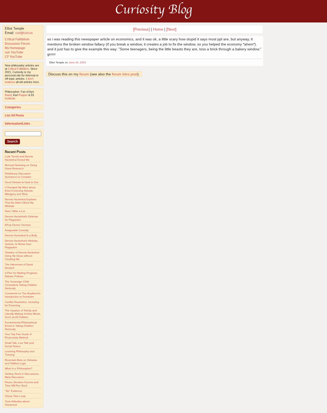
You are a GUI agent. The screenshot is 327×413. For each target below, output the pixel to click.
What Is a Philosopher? (18, 368)
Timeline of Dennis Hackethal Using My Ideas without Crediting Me (22, 256)
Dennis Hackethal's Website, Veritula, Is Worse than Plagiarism (21, 244)
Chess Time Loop (15, 396)
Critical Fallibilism (17, 39)
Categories (13, 107)
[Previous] (142, 29)
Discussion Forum (17, 43)
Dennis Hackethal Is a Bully (21, 235)
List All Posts (14, 115)
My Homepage (15, 48)
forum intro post (124, 74)
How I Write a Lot (15, 211)
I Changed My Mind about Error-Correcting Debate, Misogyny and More (20, 190)
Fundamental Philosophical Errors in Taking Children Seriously (21, 326)
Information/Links (17, 123)
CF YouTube (13, 56)
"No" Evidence (13, 391)
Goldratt (10, 98)
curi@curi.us (24, 33)
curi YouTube (14, 52)
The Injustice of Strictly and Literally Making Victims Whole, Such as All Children (23, 313)
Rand (8, 95)
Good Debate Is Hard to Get (21, 182)
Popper (23, 95)
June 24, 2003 (77, 62)
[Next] (171, 29)
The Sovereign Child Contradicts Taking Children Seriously (21, 285)
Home (158, 29)
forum (84, 74)
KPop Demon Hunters (18, 224)
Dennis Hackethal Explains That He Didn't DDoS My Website (20, 202)
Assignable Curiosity (17, 230)
